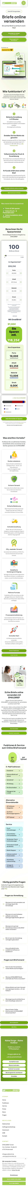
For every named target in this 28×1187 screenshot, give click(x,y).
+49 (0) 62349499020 (14, 1057)
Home (4, 1100)
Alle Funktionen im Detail (14, 192)
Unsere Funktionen (14, 650)
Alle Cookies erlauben (14, 1179)
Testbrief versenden (14, 733)
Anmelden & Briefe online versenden (14, 188)
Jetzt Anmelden (14, 728)
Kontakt (4, 1136)
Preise (4, 1109)
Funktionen (5, 1103)
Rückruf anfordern (14, 1065)
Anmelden (14, 1076)
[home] (9, 3)
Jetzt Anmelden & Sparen (14, 418)
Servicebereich (14, 1022)
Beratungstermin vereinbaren (14, 1072)
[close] (25, 1158)
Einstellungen (14, 1175)
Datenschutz (6, 1124)
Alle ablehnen (14, 1183)
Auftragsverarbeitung (8, 1127)
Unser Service (14, 655)
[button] (23, 3)
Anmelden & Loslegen (14, 34)
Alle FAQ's (14, 1027)
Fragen (4, 1115)
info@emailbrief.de (14, 1054)
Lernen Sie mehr (16, 1170)
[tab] (12, 757)
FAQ (6, 889)
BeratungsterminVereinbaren (14, 39)
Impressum (5, 1130)
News (4, 1112)
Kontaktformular (14, 1061)
